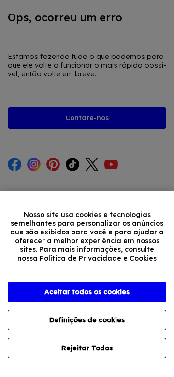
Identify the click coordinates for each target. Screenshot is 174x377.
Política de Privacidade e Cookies (98, 258)
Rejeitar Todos (87, 348)
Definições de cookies (87, 320)
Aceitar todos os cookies (87, 292)
